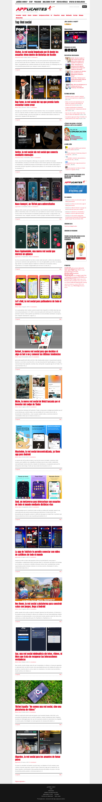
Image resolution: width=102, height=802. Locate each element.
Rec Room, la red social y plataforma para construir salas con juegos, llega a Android (38, 605)
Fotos (74, 275)
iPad (82, 277)
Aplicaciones (74, 268)
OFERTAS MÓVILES (62, 2)
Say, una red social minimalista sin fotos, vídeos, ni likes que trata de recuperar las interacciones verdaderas (38, 656)
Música (76, 280)
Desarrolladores (68, 271)
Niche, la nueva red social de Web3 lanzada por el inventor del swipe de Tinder (37, 403)
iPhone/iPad (57, 15)
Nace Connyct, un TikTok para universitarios (35, 204)
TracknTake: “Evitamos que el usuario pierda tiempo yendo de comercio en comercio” (78, 79)
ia (64, 277)
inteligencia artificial (44, 15)
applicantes (18, 206)
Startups (75, 15)
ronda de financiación (76, 282)
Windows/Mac (19, 18)
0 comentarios (34, 57)
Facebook (75, 273)
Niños (79, 280)
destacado (68, 273)
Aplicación (81, 268)
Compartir (17, 70)
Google (78, 275)
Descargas (75, 271)
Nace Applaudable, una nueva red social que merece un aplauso (35, 252)
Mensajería (66, 280)
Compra (83, 270)
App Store (78, 270)
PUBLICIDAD (37, 2)
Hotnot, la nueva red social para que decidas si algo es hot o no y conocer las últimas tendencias (38, 353)
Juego (74, 279)
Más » (60, 70)
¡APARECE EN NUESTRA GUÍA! (51, 792)
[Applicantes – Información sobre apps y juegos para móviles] (35, 10)
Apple (69, 270)
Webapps (81, 15)
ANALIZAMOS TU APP (49, 2)
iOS (79, 277)
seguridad (66, 284)
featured (68, 274)
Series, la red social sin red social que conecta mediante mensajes (36, 153)
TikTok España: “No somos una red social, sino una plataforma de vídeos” (38, 708)
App (65, 270)
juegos (78, 279)
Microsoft (72, 280)
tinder (83, 284)
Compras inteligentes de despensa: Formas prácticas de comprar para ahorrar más (75, 109)
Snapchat (76, 284)
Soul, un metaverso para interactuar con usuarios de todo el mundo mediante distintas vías (37, 503)
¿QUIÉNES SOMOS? (21, 2)
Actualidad (18, 15)
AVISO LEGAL (57, 796)
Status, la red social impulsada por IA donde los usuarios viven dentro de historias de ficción (36, 53)
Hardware (35, 15)
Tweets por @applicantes (70, 226)
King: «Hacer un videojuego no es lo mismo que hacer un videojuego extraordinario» (79, 86)
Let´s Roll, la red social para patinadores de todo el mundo (38, 302)
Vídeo (69, 285)
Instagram (75, 277)
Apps (73, 269)
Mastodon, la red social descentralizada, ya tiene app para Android (37, 453)
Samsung (85, 282)
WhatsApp (76, 286)
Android (24, 15)
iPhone (85, 277)
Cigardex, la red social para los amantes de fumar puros (37, 758)
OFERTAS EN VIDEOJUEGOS (77, 2)
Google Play (83, 275)
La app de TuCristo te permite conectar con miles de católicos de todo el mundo (37, 553)
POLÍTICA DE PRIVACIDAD (47, 796)
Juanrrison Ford (19, 57)
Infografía (69, 277)
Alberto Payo (18, 107)
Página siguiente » (20, 781)
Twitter (66, 285)
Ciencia (29, 15)
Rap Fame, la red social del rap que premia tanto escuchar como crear (37, 103)
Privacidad (83, 280)
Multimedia (69, 15)
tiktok (80, 284)
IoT (51, 15)
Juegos (63, 15)
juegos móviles (83, 279)
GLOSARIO (56, 794)
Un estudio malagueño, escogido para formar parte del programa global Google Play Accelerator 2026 (75, 217)
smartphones (71, 284)
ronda (68, 282)
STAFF (31, 2)
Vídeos (71, 285)
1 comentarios (32, 457)
